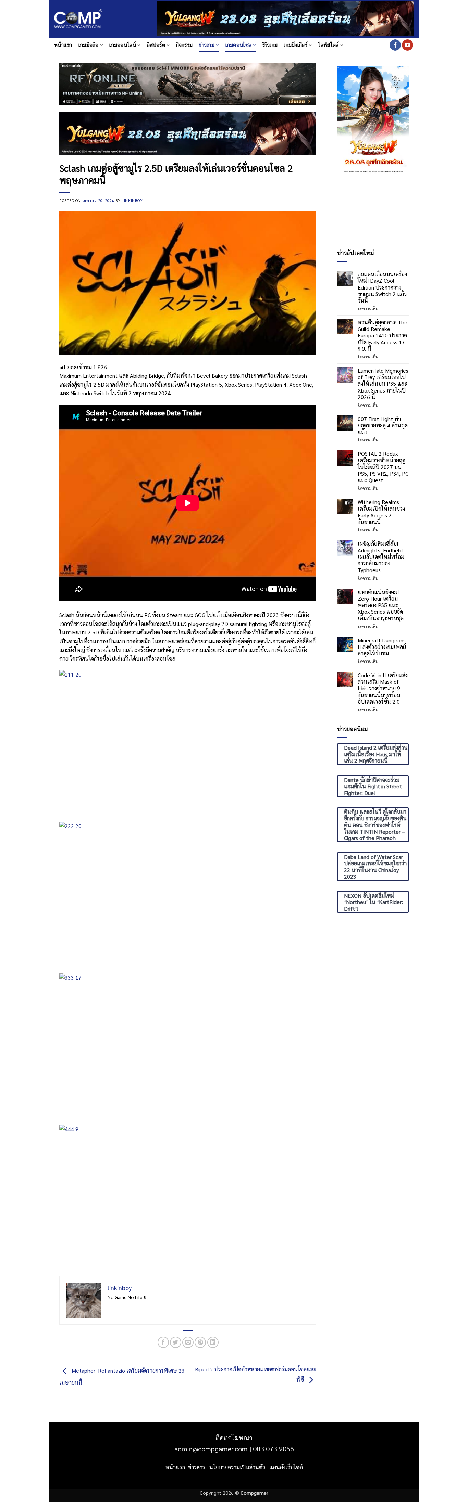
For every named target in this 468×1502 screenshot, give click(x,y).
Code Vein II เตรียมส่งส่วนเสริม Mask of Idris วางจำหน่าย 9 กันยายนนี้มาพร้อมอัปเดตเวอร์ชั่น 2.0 (383, 688)
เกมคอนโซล (238, 45)
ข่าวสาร (196, 1467)
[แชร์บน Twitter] (175, 1342)
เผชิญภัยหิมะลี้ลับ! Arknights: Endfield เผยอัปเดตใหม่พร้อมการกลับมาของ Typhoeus (381, 556)
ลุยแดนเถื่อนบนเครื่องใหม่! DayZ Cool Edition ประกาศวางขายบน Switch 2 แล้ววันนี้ (382, 287)
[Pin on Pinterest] (200, 1342)
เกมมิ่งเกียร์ (295, 45)
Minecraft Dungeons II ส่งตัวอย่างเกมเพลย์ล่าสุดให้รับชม (382, 647)
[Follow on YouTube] (407, 45)
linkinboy (132, 200)
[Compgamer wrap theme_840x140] (187, 83)
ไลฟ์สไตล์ (328, 45)
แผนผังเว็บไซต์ (286, 1467)
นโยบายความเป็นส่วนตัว (237, 1467)
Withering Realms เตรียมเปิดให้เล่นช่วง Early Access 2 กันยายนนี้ (381, 512)
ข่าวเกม (206, 45)
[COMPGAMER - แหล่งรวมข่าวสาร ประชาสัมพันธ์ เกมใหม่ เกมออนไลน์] (78, 19)
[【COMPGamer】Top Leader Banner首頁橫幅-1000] (285, 18)
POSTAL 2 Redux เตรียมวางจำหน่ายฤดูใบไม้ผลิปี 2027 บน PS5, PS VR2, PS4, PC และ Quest (383, 466)
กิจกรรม (184, 45)
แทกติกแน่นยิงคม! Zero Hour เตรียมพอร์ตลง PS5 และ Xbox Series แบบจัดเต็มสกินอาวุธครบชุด (381, 605)
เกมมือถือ (88, 45)
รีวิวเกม (270, 45)
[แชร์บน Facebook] (163, 1342)
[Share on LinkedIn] (213, 1342)
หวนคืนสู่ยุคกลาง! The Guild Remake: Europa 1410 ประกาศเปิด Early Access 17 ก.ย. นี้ (382, 335)
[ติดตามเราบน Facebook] (395, 45)
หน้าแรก (63, 45)
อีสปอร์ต (156, 45)
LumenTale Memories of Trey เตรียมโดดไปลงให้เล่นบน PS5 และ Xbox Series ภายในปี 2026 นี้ (383, 383)
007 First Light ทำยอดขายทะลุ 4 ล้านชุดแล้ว (383, 425)
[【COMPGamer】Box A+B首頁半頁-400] (373, 119)
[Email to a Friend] (188, 1342)
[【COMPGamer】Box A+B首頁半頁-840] (187, 133)
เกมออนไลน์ (122, 45)
